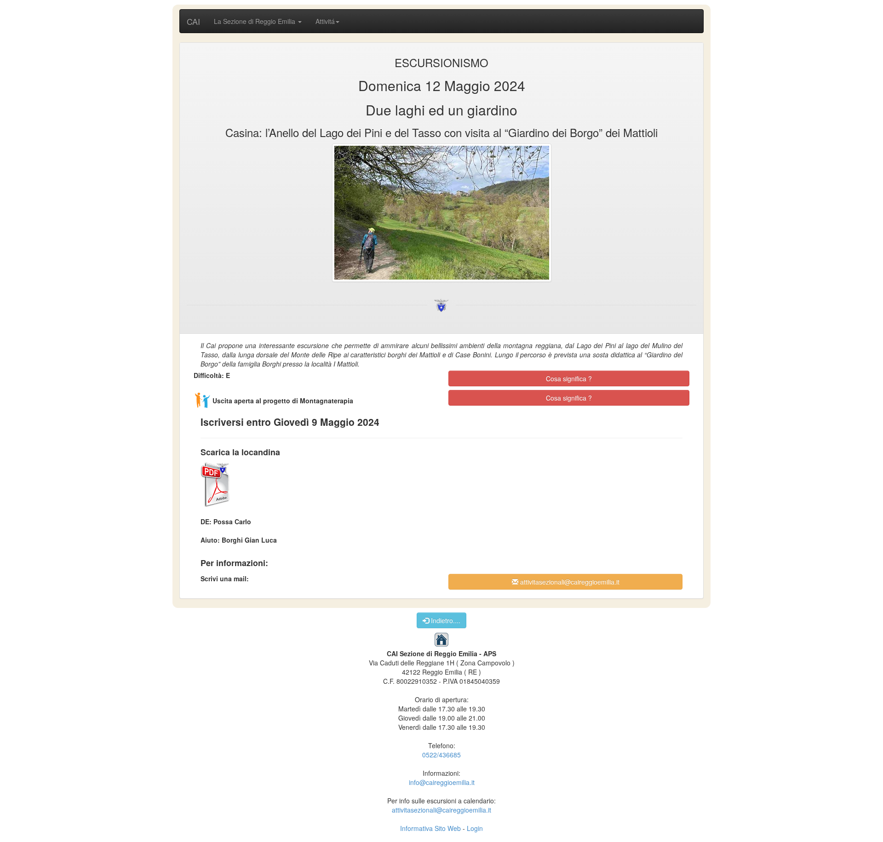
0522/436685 (441, 754)
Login (475, 828)
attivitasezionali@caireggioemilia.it (568, 581)
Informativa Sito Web (430, 828)
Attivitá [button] (325, 21)
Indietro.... (444, 620)
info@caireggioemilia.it (442, 782)
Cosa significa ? (569, 378)
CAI (193, 21)
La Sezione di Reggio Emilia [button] (255, 21)
